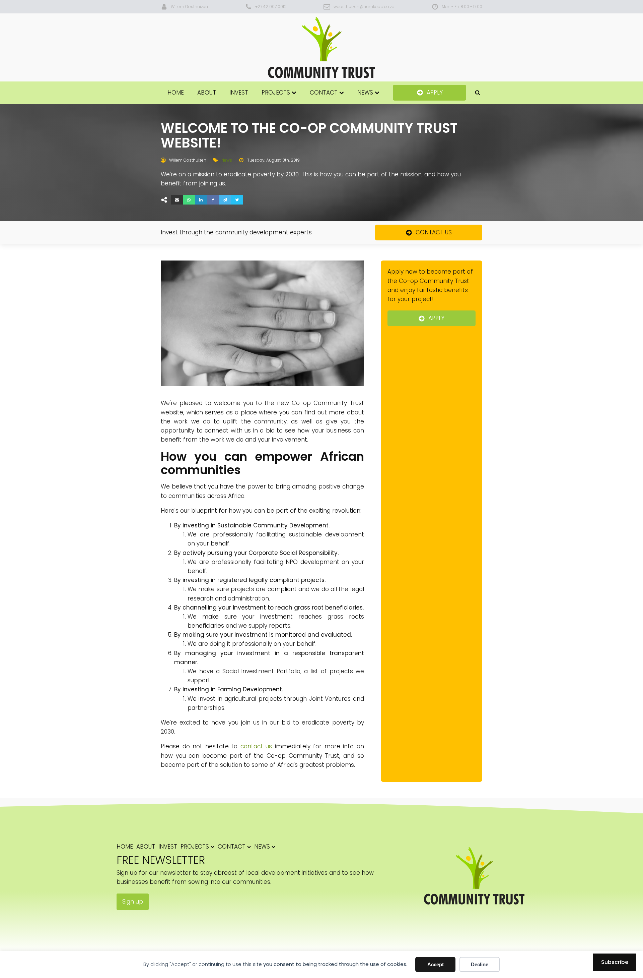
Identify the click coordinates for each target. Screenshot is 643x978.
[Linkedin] (201, 200)
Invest (238, 93)
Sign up (132, 902)
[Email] (177, 200)
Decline (479, 964)
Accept (435, 964)
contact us (256, 746)
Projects (276, 93)
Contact (324, 93)
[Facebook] (213, 200)
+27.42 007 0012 (271, 6)
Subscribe (614, 962)
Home (175, 93)
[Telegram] (225, 200)
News (365, 93)
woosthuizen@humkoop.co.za (364, 6)
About (206, 93)
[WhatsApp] (189, 200)
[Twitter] (237, 200)
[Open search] (477, 93)
